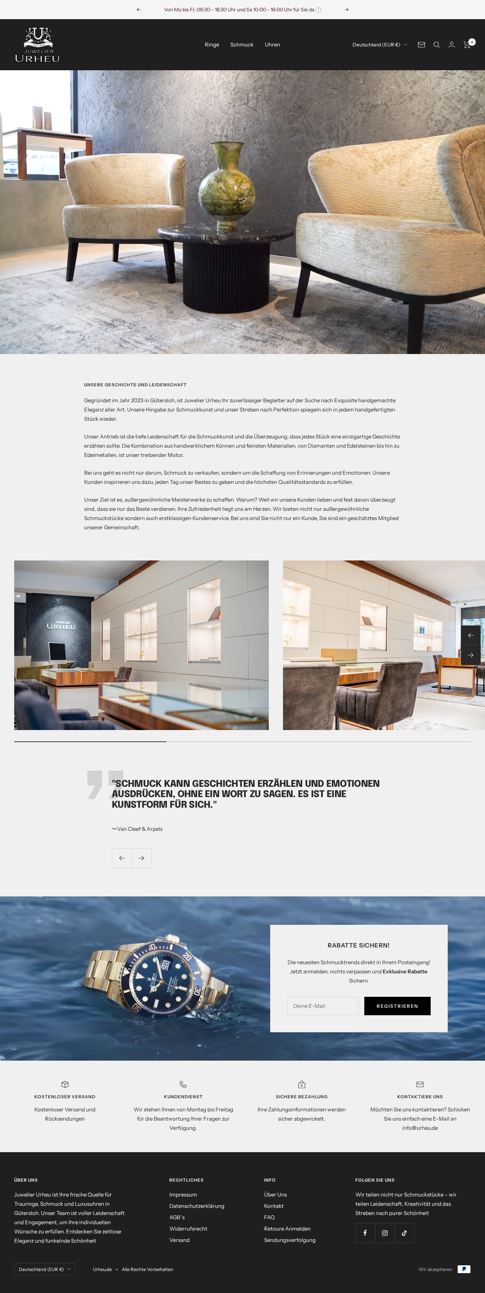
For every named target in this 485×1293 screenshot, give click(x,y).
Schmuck (242, 44)
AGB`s (177, 1217)
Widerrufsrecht (188, 1228)
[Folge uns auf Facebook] (365, 1233)
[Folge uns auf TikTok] (404, 1233)
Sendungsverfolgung (290, 1240)
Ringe (212, 44)
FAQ (269, 1217)
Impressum (183, 1194)
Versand (179, 1240)
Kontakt (274, 1206)
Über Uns (275, 1194)
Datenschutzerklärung (196, 1206)
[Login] (451, 45)
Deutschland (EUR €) (376, 45)
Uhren (272, 44)
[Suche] (437, 45)
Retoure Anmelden (287, 1228)
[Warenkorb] (467, 44)
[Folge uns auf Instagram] (384, 1233)
